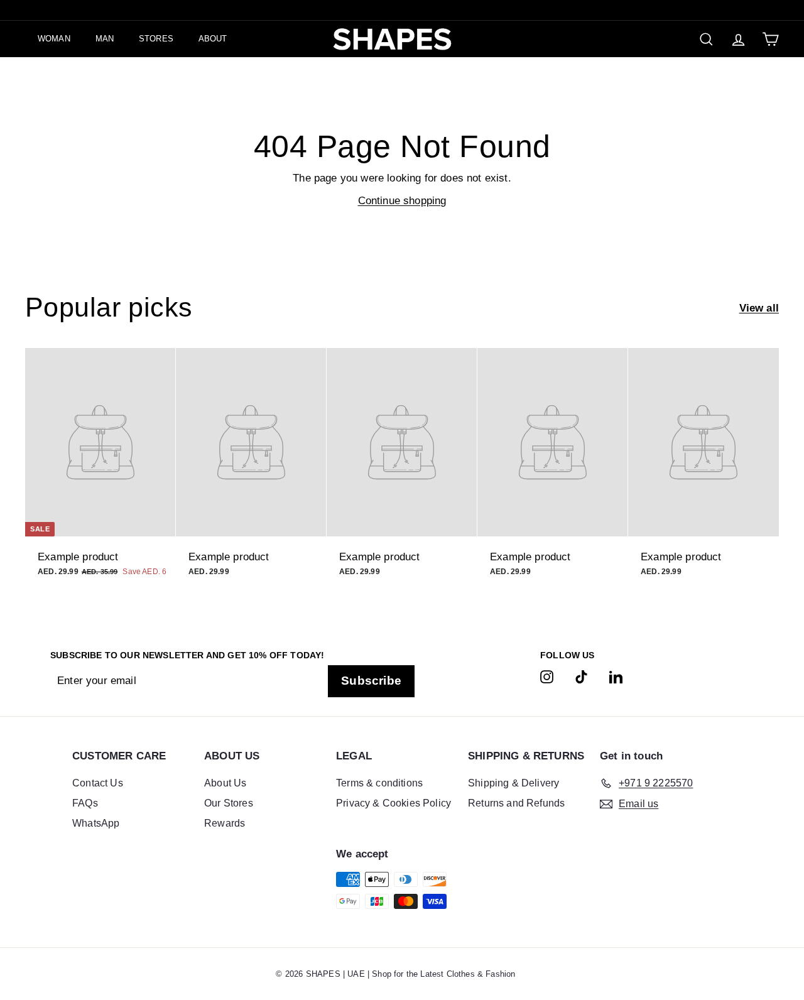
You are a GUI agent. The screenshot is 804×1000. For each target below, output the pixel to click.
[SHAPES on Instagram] (546, 676)
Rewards (224, 823)
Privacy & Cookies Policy (393, 803)
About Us (225, 783)
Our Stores (228, 803)
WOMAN (54, 38)
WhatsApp (95, 823)
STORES (156, 38)
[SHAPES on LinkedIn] (615, 676)
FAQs (85, 803)
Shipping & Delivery (513, 783)
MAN (104, 38)
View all (759, 308)
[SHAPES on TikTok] (581, 676)
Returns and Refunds (516, 803)
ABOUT (212, 38)
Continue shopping (402, 201)
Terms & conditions (379, 783)
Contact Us (97, 783)
